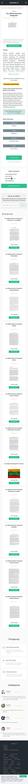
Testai (18, 762)
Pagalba (5, 746)
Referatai (19, 764)
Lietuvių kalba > (4, 7)
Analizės (5, 754)
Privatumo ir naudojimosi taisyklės (11, 750)
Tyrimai (4, 764)
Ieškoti (23, 205)
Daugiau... (3, 782)
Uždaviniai (12, 764)
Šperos (12, 762)
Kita (4, 766)
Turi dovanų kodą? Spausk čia (14, 161)
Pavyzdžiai (5, 761)
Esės (4, 755)
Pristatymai (17, 768)
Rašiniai (14, 125)
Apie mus (5, 745)
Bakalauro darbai (16, 773)
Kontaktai (5, 748)
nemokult (14, 3)
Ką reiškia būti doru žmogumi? (15, 7)
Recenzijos (5, 762)
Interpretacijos (12, 755)
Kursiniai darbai (14, 757)
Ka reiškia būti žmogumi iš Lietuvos (14, 463)
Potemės (13, 769)
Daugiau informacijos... (14, 74)
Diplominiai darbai (13, 754)
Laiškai (9, 766)
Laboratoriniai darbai (7, 759)
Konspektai (5, 757)
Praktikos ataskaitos (7, 768)
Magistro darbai (6, 773)
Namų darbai (17, 759)
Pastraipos (5, 769)
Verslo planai (13, 771)
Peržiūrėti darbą (14, 157)
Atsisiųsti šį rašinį (14, 45)
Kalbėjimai (5, 771)
